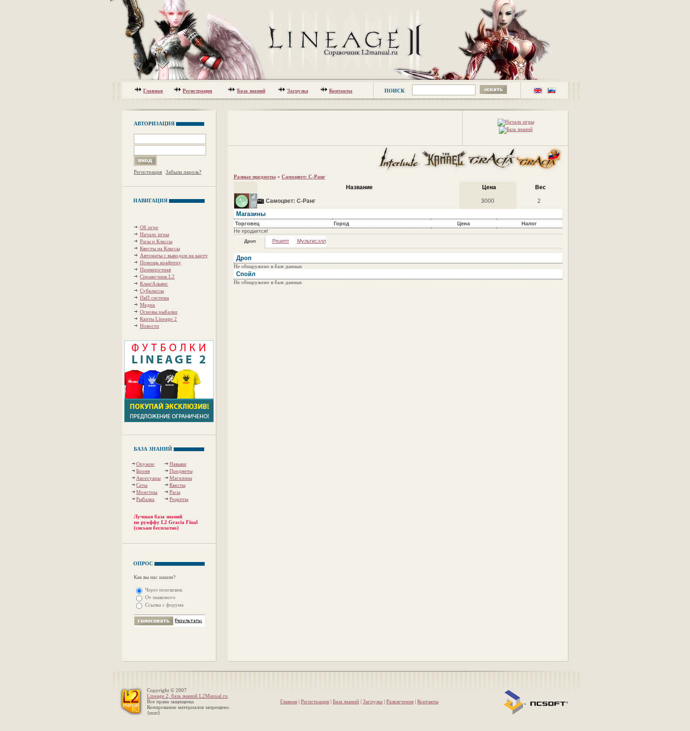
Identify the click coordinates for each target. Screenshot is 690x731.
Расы (174, 492)
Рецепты (178, 499)
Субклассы (152, 290)
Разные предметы (255, 176)
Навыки (177, 464)
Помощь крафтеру (160, 262)
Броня (143, 471)
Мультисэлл (311, 241)
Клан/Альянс (154, 283)
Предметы (180, 471)
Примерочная (155, 269)
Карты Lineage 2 (158, 319)
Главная (153, 90)
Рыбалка (145, 499)
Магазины (180, 478)
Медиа (147, 305)
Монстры (146, 492)
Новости (149, 326)
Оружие (145, 464)
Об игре (149, 227)
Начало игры (154, 234)
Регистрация (197, 90)
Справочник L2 (157, 276)
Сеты (141, 485)
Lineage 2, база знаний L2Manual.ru (187, 696)
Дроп (250, 241)
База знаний (251, 90)
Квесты (177, 485)
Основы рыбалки (158, 312)
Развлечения (400, 701)
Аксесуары (148, 478)
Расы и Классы (156, 241)
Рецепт (280, 241)
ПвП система (154, 297)
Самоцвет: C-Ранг (303, 176)
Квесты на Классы (160, 248)
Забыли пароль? (183, 172)
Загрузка (297, 90)
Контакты (341, 90)
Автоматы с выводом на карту (174, 255)
